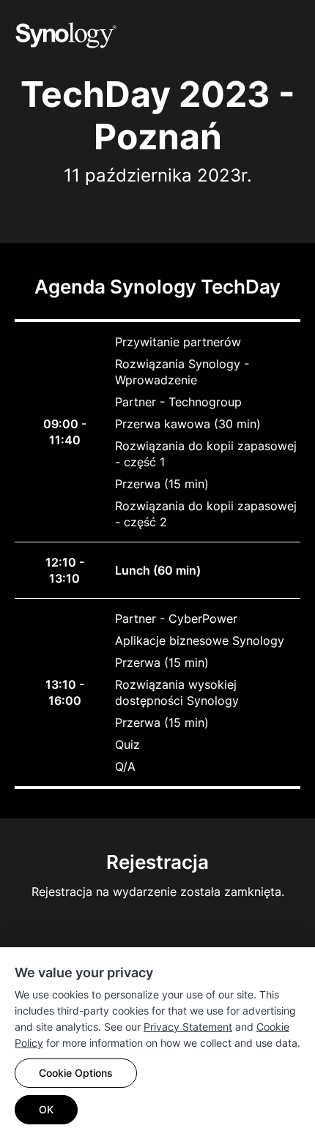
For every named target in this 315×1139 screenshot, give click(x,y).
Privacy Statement (188, 1026)
